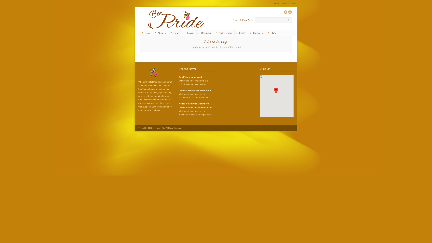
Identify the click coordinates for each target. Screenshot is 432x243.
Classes (190, 32)
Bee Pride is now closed (190, 76)
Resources (206, 32)
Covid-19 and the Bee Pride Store (195, 90)
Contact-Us (258, 32)
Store (273, 32)
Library (242, 32)
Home (276, 3)
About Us (285, 3)
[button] (276, 91)
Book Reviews (225, 32)
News (293, 3)
